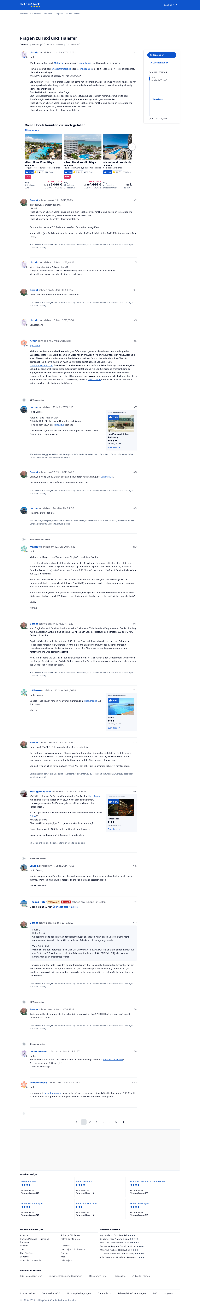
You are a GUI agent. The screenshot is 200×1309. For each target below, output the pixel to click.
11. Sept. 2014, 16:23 (62, 922)
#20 (134, 1082)
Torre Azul (59, 424)
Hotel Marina (90, 700)
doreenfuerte (38, 1051)
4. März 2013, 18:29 (62, 200)
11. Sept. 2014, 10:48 (64, 865)
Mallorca (24, 45)
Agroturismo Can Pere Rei (113, 1235)
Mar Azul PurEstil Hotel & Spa (115, 1250)
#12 (135, 690)
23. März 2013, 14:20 (63, 472)
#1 (135, 52)
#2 (135, 200)
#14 (135, 791)
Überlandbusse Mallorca (65, 906)
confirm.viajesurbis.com (41, 365)
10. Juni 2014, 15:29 (62, 623)
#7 (135, 407)
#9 (135, 508)
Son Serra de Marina (113, 1059)
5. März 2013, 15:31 (61, 340)
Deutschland (94, 379)
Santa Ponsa (85, 62)
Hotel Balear (94, 796)
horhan (34, 407)
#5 (135, 320)
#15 (135, 865)
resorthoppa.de (84, 68)
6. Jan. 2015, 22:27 (70, 1051)
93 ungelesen (157, 99)
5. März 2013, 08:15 (64, 262)
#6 (135, 340)
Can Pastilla (107, 476)
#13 (135, 742)
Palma (33, 816)
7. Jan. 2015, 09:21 (71, 1082)
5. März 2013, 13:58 (64, 320)
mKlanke (35, 546)
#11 (135, 623)
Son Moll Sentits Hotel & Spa (114, 1242)
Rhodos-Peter (38, 902)
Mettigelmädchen (41, 791)
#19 (135, 1051)
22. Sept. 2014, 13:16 (63, 1009)
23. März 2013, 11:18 (63, 407)
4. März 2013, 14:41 (64, 52)
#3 (135, 262)
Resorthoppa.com (52, 1092)
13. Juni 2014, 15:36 (76, 791)
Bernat (34, 200)
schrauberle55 (38, 1082)
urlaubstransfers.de (61, 68)
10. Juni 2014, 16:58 (65, 690)
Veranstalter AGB (51, 1293)
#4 (135, 290)
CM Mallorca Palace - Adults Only (117, 1253)
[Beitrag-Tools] (134, 117)
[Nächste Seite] (123, 1122)
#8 (135, 472)
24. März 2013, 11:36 (63, 508)
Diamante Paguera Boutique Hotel (118, 1246)
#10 (135, 546)
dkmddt (35, 52)
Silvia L (34, 865)
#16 (135, 901)
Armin (33, 340)
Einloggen (168, 5)
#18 (135, 1009)
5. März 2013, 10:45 (62, 290)
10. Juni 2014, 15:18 (65, 546)
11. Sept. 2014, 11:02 (95, 902)
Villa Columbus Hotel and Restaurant (119, 1257)
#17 (135, 922)
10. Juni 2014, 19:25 (62, 742)
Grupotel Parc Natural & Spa (114, 1239)
